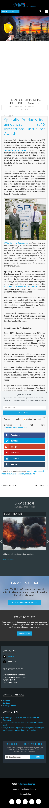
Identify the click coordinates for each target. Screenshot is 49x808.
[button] (24, 394)
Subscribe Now (24, 413)
